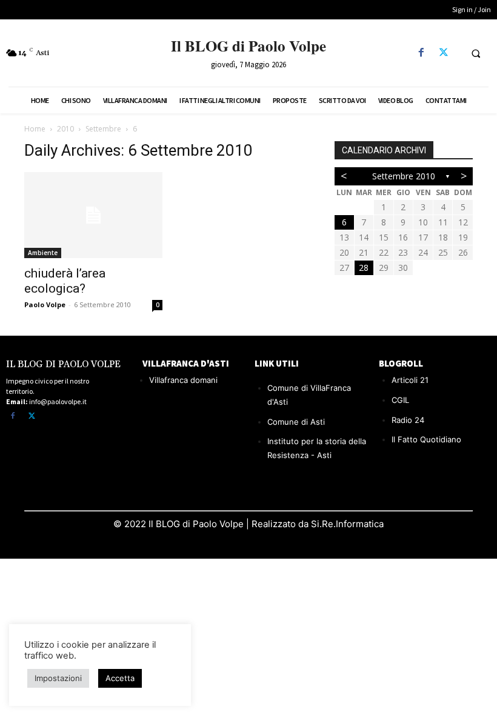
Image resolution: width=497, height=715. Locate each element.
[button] (476, 53)
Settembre (103, 129)
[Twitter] (443, 53)
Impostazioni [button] (58, 678)
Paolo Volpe (44, 304)
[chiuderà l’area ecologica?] (93, 215)
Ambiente (43, 252)
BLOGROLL (401, 363)
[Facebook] (421, 53)
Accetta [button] (120, 678)
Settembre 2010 (403, 176)
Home (34, 129)
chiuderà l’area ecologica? (64, 281)
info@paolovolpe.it (58, 401)
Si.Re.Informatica (346, 524)
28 (364, 267)
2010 (65, 129)
